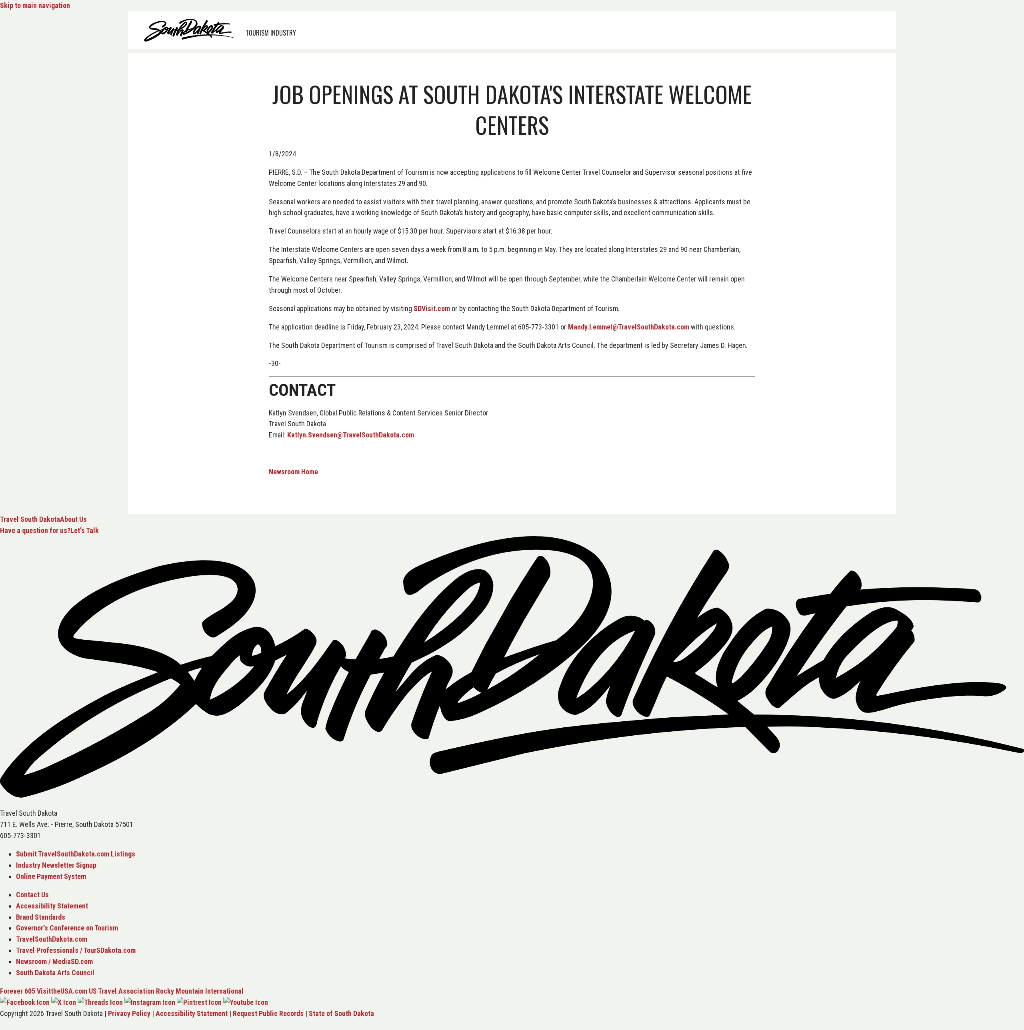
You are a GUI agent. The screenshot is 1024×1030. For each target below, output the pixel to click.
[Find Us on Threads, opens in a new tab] (100, 1002)
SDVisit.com (432, 308)
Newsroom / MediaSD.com (54, 961)
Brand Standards (40, 917)
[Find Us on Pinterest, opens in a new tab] (199, 1002)
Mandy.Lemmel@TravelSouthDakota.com (628, 327)
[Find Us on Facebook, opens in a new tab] (25, 1002)
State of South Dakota (341, 1013)
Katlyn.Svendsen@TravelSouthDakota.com (350, 435)
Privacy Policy (129, 1013)
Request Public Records (268, 1013)
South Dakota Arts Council (55, 972)
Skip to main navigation (35, 5)
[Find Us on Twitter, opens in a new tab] (63, 1002)
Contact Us (32, 894)
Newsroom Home (293, 471)
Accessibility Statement (52, 906)
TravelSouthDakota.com (51, 939)
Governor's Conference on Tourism (67, 928)
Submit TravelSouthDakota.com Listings (75, 854)
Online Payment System (51, 876)
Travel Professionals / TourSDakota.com (76, 950)
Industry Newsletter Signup (56, 865)
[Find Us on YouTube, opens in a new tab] (245, 1002)
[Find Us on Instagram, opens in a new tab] (149, 1002)
